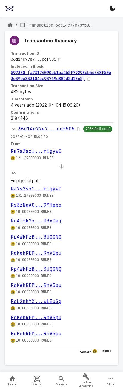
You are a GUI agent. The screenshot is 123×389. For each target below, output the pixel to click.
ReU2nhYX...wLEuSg (36, 301)
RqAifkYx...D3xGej (36, 221)
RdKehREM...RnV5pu (36, 253)
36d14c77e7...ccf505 (46, 129)
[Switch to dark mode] (112, 8)
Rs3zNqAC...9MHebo (36, 205)
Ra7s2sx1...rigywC (36, 151)
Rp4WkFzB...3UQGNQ (36, 237)
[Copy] (60, 59)
